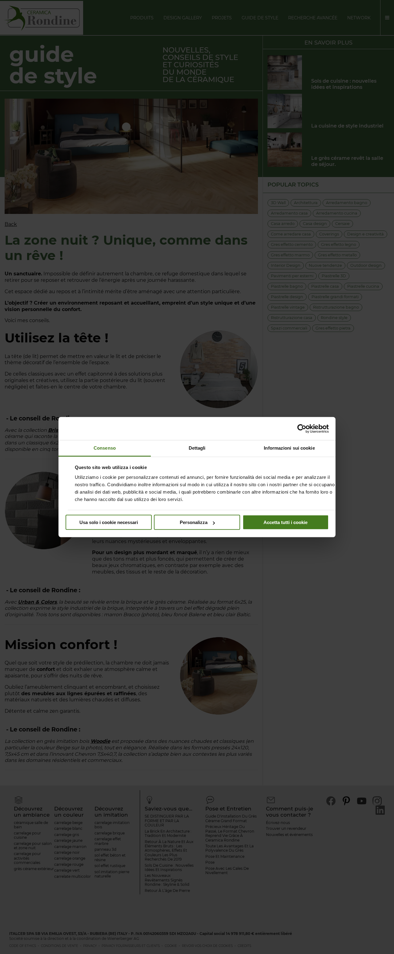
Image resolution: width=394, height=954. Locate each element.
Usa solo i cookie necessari (108, 522)
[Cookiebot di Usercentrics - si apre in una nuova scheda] (302, 428)
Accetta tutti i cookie (285, 522)
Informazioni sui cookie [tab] (289, 448)
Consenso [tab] (105, 448)
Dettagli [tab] (197, 448)
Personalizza (193, 522)
